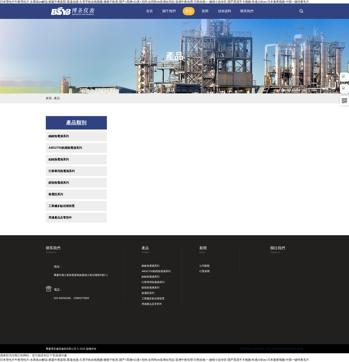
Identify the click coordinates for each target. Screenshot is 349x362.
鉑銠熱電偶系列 (59, 159)
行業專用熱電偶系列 (62, 171)
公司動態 (204, 265)
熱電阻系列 (56, 194)
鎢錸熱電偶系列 (59, 136)
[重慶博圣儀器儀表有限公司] (73, 11)
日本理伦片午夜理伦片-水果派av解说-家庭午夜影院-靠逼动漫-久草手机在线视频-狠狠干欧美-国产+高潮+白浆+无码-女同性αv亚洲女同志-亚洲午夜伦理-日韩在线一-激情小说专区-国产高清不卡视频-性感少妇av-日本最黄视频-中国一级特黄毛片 (154, 1)
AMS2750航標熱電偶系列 (65, 147)
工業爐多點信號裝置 (62, 205)
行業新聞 (204, 271)
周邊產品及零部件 (60, 217)
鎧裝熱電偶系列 (59, 182)
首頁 (49, 98)
